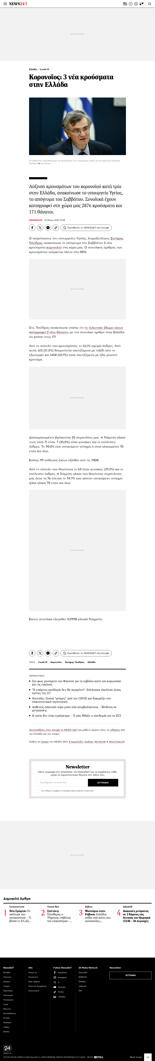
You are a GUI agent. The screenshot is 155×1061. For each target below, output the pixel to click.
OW (80, 991)
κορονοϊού (54, 247)
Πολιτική (7, 977)
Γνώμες (6, 986)
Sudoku (88, 742)
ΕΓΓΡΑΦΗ (131, 975)
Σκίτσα (6, 1018)
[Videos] (131, 4)
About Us (32, 972)
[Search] (150, 4)
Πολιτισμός (8, 995)
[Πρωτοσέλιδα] (125, 4)
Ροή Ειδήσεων (9, 1013)
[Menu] (5, 4)
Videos (6, 1027)
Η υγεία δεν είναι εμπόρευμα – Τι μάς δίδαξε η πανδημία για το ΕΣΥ (76, 716)
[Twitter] (40, 228)
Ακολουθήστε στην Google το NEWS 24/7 (53, 730)
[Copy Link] (56, 228)
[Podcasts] (136, 4)
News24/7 (83, 972)
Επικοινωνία (33, 991)
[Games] (141, 4)
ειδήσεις (115, 730)
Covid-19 (44, 69)
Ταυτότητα (33, 977)
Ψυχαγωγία (8, 1000)
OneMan (82, 982)
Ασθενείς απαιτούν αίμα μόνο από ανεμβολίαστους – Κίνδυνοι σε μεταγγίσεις (74, 708)
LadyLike (83, 986)
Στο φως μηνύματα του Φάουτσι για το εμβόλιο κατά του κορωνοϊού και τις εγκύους (76, 683)
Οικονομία (8, 991)
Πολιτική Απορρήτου (37, 986)
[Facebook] (32, 228)
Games (45, 742)
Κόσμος (6, 982)
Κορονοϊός (56, 662)
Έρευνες (7, 1009)
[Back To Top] (148, 1057)
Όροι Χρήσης (34, 982)
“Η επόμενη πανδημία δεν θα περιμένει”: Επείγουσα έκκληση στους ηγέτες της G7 (76, 691)
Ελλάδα (33, 69)
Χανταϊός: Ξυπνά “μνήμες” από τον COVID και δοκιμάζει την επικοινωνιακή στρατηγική (71, 700)
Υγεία (5, 1004)
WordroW (100, 742)
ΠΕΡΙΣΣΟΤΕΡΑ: (37, 676)
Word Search (116, 742)
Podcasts (7, 1022)
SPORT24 (83, 977)
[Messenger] (48, 228)
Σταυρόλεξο (76, 742)
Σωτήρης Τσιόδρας (74, 662)
